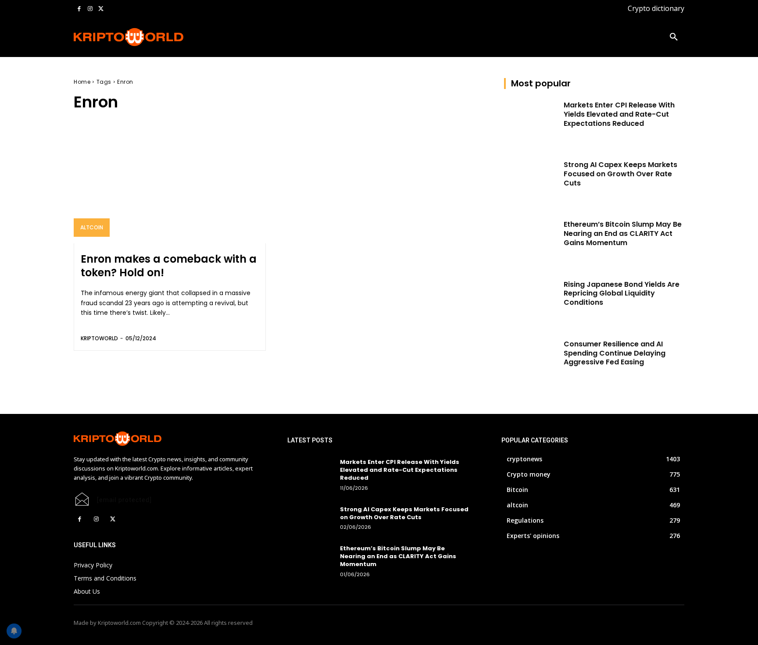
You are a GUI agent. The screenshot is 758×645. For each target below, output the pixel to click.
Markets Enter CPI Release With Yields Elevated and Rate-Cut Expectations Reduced (619, 114)
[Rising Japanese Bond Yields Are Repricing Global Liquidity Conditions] (531, 299)
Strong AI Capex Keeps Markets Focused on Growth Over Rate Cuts (620, 174)
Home (82, 82)
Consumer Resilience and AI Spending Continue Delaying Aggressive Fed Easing (614, 353)
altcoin (91, 227)
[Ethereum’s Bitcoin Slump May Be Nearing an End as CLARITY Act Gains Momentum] (531, 239)
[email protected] (124, 499)
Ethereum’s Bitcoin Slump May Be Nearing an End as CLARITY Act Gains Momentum (623, 233)
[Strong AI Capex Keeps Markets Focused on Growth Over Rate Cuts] (531, 179)
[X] (100, 9)
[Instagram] (90, 9)
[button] (673, 37)
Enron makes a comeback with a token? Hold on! (169, 266)
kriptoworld (99, 338)
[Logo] (129, 37)
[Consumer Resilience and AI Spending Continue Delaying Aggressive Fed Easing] (531, 359)
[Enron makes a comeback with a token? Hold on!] (170, 185)
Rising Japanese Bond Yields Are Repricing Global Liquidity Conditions (621, 293)
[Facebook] (79, 9)
